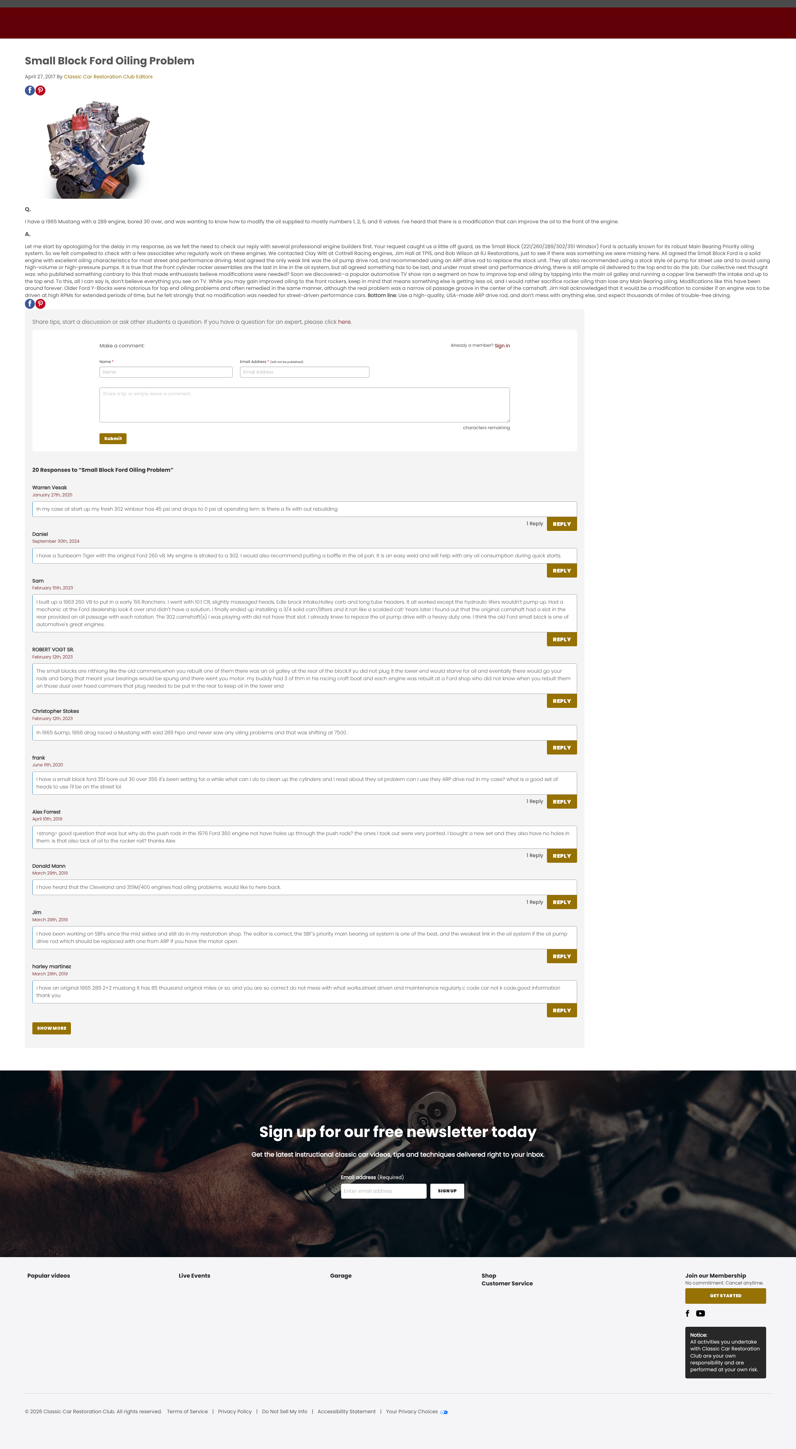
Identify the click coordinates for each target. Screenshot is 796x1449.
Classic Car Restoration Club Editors (108, 76)
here (344, 322)
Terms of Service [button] (187, 1411)
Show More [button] (51, 1028)
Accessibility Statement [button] (347, 1411)
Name (106, 362)
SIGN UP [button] (447, 1191)
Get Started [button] (726, 1296)
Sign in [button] (502, 345)
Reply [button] (562, 524)
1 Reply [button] (535, 523)
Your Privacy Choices (412, 1411)
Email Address (271, 362)
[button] (30, 90)
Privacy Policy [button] (235, 1411)
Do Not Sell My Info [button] (285, 1411)
